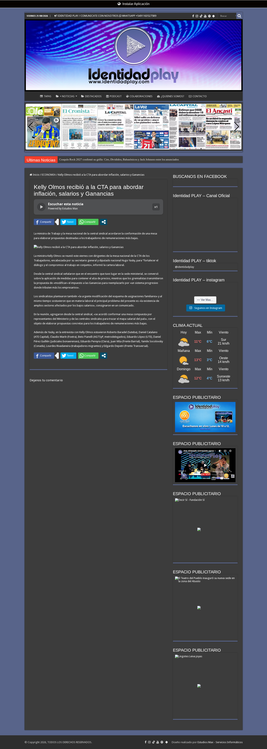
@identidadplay (184, 266)
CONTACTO (200, 96)
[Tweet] (68, 222)
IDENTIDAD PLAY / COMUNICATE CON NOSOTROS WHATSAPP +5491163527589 (106, 15)
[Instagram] (197, 16)
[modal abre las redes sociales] (103, 222)
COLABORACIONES (141, 96)
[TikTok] (201, 16)
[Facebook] (193, 16)
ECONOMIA (49, 174)
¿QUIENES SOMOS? (172, 96)
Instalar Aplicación (136, 4)
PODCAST (116, 96)
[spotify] (209, 16)
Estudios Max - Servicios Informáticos (220, 742)
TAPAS (47, 96)
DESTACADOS (93, 96)
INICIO (32, 95)
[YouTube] (205, 16)
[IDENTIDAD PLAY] (134, 55)
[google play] (213, 16)
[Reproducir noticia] (41, 207)
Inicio (35, 174)
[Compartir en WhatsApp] (88, 222)
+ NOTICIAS (67, 96)
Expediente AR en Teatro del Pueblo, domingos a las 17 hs (92, 159)
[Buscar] (239, 16)
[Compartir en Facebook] (44, 222)
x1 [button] (156, 207)
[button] (236, 126)
